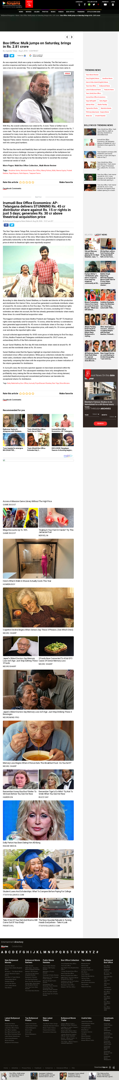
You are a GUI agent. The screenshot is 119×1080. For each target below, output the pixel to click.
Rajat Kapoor (13, 173)
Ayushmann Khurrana (88, 982)
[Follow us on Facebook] (85, 4)
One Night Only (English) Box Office (70, 968)
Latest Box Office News (12, 1028)
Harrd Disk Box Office (67, 973)
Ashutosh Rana (26, 170)
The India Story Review (32, 990)
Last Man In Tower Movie (12, 977)
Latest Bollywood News (93, 89)
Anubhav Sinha (14, 170)
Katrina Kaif (84, 965)
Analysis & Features (107, 970)
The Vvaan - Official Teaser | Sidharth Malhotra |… (69, 1042)
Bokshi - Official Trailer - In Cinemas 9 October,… (69, 1038)
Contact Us (49, 1068)
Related (89, 235)
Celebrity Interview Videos (51, 1026)
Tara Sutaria (84, 984)
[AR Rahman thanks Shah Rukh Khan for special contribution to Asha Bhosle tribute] (92, 346)
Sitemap (83, 1034)
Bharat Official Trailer (87, 1040)
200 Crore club (107, 984)
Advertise (15, 1068)
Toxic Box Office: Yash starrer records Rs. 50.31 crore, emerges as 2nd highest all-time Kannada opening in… (106, 177)
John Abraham (86, 980)
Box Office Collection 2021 (107, 1003)
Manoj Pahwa (46, 170)
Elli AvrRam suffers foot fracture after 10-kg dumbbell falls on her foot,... (107, 254)
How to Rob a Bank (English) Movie (97, 82)
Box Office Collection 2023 (107, 993)
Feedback (38, 1068)
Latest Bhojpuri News (87, 1023)
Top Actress (107, 989)
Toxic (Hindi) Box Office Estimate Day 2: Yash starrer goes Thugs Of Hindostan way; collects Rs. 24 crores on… (106, 166)
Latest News (101, 235)
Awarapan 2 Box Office (67, 985)
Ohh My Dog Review (31, 979)
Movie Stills (28, 1030)
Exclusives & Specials (49, 1032)
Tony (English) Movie (92, 78)
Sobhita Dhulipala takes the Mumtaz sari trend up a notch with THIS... (107, 305)
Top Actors (107, 987)
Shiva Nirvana (64, 383)
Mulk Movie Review (47, 165)
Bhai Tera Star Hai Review (33, 981)
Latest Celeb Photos (31, 1026)
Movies (4, 946)
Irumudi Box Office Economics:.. (96, 97)
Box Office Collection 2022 (107, 998)
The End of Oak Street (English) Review (32, 974)
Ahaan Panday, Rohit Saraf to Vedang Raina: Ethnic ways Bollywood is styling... (90, 331)
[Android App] (110, 1067)
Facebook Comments (12, 188)
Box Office (70, 960)
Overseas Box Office (108, 977)
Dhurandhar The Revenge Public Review (50, 985)
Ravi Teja (55, 383)
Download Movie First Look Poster (107, 1042)
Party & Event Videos (49, 1030)
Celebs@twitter (86, 1025)
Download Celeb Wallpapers (107, 1029)
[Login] (113, 5)
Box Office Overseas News (13, 1034)
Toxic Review (29, 966)
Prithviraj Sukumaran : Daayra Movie (97, 112)
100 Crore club (107, 981)
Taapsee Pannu (35, 173)
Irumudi (31, 383)
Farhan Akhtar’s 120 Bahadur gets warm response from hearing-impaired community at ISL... (92, 278)
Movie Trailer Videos (49, 1028)
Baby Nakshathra (13, 383)
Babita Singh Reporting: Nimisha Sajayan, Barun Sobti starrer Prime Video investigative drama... (107, 279)
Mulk (54, 170)
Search (100, 423)
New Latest (47, 1019)
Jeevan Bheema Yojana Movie (12, 974)
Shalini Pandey (102, 104)
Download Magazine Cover (107, 1048)
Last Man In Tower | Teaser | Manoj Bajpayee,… (69, 1028)
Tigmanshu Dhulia (92, 108)
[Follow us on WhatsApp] (89, 4)
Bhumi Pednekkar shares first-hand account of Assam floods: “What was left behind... (92, 306)
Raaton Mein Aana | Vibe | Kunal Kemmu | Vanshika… (69, 1031)
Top (86, 960)
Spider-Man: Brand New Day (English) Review (32, 984)
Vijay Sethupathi (91, 101)
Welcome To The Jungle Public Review (50, 977)
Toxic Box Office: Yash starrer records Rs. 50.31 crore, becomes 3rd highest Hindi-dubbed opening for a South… (106, 187)
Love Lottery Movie (10, 985)
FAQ (73, 1068)
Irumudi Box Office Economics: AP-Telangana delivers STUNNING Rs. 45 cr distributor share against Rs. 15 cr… (106, 143)
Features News (109, 89)
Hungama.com (86, 1028)
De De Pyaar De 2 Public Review (50, 994)
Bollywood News (104, 86)
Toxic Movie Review (92, 75)
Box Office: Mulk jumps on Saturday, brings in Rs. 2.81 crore (40, 15)
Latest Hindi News (86, 1021)
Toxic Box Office (91, 86)
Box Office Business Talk (12, 1032)
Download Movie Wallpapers (107, 1058)
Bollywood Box (108, 961)
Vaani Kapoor (85, 974)
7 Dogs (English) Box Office (69, 971)
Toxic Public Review (49, 966)
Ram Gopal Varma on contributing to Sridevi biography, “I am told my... (107, 356)
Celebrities (17, 946)
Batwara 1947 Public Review (49, 968)
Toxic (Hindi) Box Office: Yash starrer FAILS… (36, 430)
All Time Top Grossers (108, 973)
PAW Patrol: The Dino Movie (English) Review (32, 968)
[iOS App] (114, 1067)
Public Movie (48, 961)
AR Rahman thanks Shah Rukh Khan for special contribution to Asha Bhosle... (92, 357)
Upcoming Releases (11, 1038)
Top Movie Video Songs (50, 1023)
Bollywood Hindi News (11, 1042)
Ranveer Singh (85, 968)
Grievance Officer (62, 1068)
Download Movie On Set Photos (108, 1053)
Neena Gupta (61, 170)
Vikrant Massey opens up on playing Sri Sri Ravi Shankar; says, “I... (92, 254)
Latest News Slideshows (12, 1036)
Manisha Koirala (106, 108)
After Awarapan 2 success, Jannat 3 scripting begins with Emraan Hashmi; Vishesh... (107, 330)
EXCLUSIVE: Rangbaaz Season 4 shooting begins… (62, 449)
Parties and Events (30, 1023)
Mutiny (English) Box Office (69, 975)
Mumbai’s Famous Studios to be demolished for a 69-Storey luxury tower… (99, 404)
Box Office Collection (107, 966)
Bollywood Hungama (7, 15)
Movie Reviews (9, 1040)
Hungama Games (86, 1032)
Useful (86, 1018)
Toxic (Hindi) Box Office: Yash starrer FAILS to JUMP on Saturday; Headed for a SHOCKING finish (106, 132)
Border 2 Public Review (50, 991)
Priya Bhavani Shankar (43, 383)
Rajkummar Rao (86, 986)
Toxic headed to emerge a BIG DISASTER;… (13, 449)
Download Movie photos (108, 1033)
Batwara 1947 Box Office (68, 987)
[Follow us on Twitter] (94, 4)
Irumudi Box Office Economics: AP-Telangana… (62, 430)
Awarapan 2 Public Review (48, 972)
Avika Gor (89, 116)
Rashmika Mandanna (87, 976)
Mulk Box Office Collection (26, 165)
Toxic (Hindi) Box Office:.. (94, 93)
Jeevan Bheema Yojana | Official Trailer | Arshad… (68, 1035)
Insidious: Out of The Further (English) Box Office (70, 982)
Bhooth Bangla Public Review (49, 981)
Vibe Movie (8, 987)
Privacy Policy (26, 1068)
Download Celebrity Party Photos (108, 1037)
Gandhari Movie (107, 78)
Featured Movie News (11, 1026)
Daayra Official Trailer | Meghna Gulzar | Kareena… (69, 1024)
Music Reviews (86, 1038)
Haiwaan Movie (9, 981)
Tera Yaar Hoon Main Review (31, 987)
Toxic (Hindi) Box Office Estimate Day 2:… (36, 449)
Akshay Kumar (85, 963)
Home (6, 1068)
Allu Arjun (84, 972)
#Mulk (67, 73)
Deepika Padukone (87, 970)
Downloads (109, 1019)
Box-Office (36, 170)
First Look (28, 1032)
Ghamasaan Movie (10, 979)
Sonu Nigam (103, 101)
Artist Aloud (84, 1030)
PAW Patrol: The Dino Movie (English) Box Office (69, 978)
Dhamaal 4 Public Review (50, 975)
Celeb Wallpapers (30, 1028)
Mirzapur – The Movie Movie (13, 971)
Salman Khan (90, 104)
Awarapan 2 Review (31, 977)
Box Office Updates (11, 1030)
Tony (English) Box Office (68, 963)
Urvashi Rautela (100, 116)
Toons (27, 1036)
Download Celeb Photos (108, 1024)
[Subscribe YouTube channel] (98, 4)
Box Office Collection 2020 (107, 1008)
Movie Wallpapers (30, 1034)
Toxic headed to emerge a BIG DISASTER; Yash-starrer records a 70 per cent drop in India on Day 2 (107, 154)
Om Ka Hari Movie (10, 983)
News (17, 15)
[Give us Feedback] (105, 5)
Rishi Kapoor (23, 173)
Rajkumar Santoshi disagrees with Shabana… (12, 430)
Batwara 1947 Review (31, 971)
